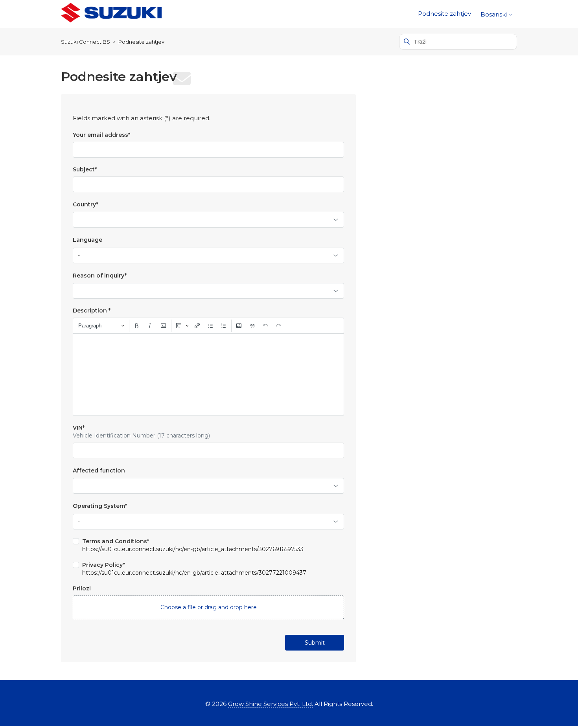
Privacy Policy (103, 564)
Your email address (101, 134)
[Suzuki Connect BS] (111, 14)
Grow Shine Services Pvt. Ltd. (270, 704)
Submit (315, 642)
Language (87, 239)
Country (85, 204)
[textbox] (208, 374)
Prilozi (82, 588)
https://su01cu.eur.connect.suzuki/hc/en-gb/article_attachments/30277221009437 (194, 572)
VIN (79, 427)
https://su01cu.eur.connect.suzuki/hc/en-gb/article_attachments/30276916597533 (193, 549)
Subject (85, 169)
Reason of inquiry (100, 275)
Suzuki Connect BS (85, 42)
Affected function (99, 470)
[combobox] (208, 220)
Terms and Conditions (115, 541)
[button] (208, 607)
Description (91, 310)
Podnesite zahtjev (444, 13)
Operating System (100, 505)
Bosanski (494, 14)
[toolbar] (208, 325)
